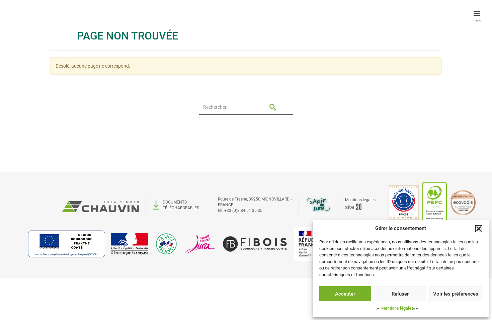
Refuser (400, 294)
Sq (356, 207)
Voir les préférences (455, 294)
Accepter (345, 294)
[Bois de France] (404, 202)
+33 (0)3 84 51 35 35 (243, 210)
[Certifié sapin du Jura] (318, 204)
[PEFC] (434, 202)
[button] (478, 228)
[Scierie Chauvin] (100, 205)
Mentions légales (397, 308)
